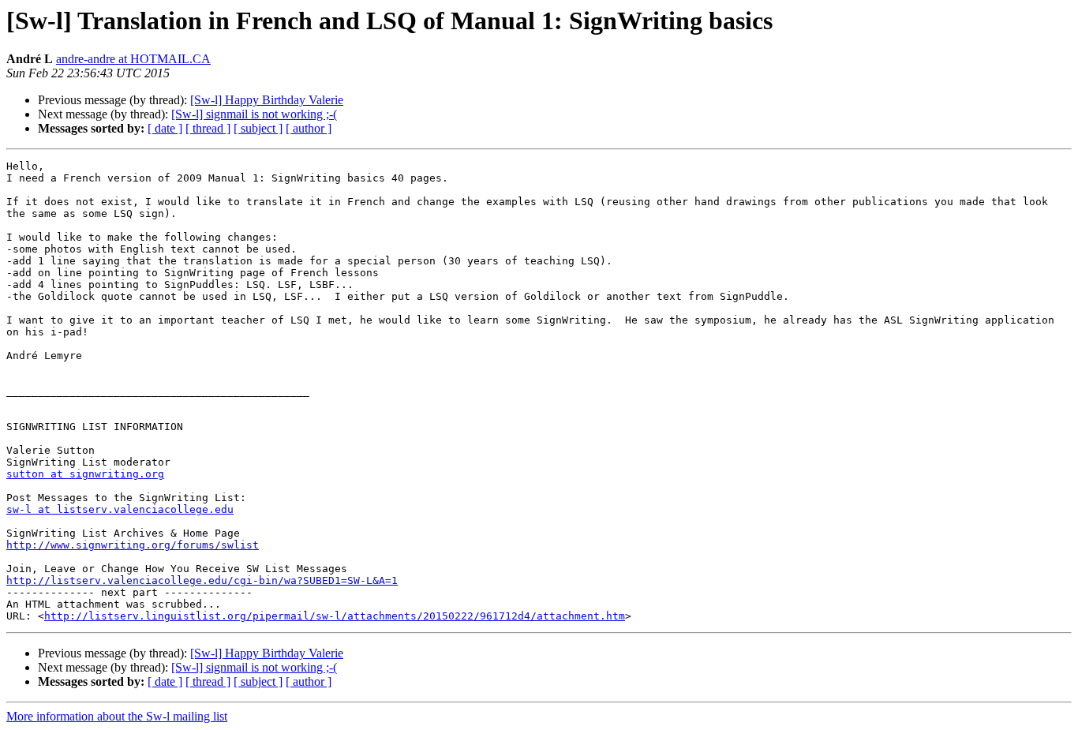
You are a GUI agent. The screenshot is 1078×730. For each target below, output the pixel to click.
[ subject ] (258, 128)
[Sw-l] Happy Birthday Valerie (266, 100)
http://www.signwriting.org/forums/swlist (132, 545)
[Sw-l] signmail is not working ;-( (254, 114)
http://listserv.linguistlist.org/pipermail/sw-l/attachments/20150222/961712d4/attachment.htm (334, 616)
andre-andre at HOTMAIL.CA (133, 59)
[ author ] (308, 128)
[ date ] (165, 128)
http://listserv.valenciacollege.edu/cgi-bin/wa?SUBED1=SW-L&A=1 (202, 580)
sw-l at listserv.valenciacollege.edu (120, 509)
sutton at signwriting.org (85, 474)
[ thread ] (207, 128)
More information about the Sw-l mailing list (116, 716)
